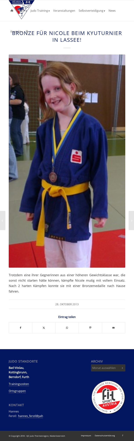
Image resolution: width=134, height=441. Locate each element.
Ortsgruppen (17, 391)
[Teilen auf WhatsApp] (67, 327)
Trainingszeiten (19, 384)
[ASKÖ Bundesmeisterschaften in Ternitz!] (2, 220)
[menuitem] (12, 10)
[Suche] (27, 31)
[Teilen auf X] (43, 327)
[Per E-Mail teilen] (113, 327)
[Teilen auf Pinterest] (90, 327)
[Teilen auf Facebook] (20, 327)
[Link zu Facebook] (122, 435)
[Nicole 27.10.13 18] (67, 161)
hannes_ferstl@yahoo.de (34, 416)
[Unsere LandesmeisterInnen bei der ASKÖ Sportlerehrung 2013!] (131, 220)
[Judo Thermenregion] (12, 10)
